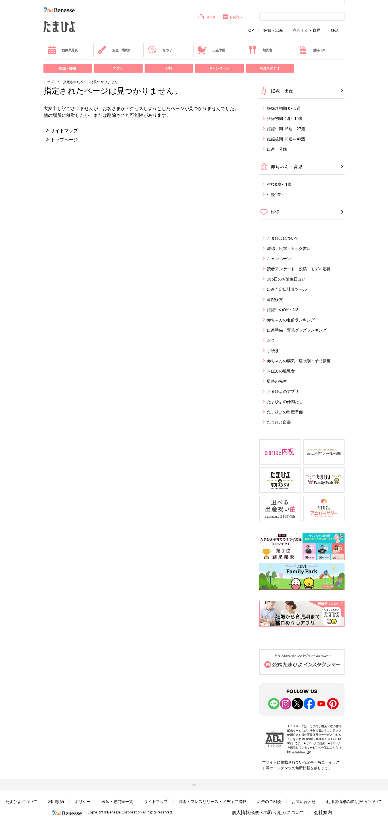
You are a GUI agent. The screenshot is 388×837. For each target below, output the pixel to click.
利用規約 (56, 801)
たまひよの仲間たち (285, 401)
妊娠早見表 (70, 50)
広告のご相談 (269, 801)
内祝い (236, 17)
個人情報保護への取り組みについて (268, 812)
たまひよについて (283, 238)
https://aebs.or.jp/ (299, 752)
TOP (250, 30)
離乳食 (267, 50)
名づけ (167, 50)
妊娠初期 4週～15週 (285, 118)
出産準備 (218, 50)
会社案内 (323, 812)
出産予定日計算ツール (287, 289)
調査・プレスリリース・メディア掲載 (212, 801)
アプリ (118, 68)
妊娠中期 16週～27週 (286, 128)
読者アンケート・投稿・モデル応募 (299, 268)
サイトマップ (64, 130)
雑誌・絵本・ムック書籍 (289, 248)
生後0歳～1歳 (279, 184)
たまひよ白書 (279, 422)
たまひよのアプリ (283, 391)
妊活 (335, 30)
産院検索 (275, 299)
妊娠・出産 (273, 30)
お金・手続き (121, 50)
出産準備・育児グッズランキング (297, 330)
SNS (168, 68)
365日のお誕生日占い (286, 279)
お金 (271, 340)
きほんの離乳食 (281, 371)
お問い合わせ (304, 801)
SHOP (211, 17)
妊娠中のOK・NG (283, 309)
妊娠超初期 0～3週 (284, 108)
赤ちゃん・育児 (306, 30)
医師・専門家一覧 (117, 801)
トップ (48, 81)
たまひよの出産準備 (285, 411)
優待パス (319, 50)
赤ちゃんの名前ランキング (291, 319)
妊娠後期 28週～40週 (286, 139)
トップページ (64, 139)
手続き (273, 350)
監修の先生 (277, 381)
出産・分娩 (277, 149)
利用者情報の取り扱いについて (354, 801)
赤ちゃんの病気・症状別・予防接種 (299, 360)
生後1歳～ (276, 194)
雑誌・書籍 (67, 68)
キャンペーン (219, 68)
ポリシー (83, 801)
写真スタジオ (270, 68)
